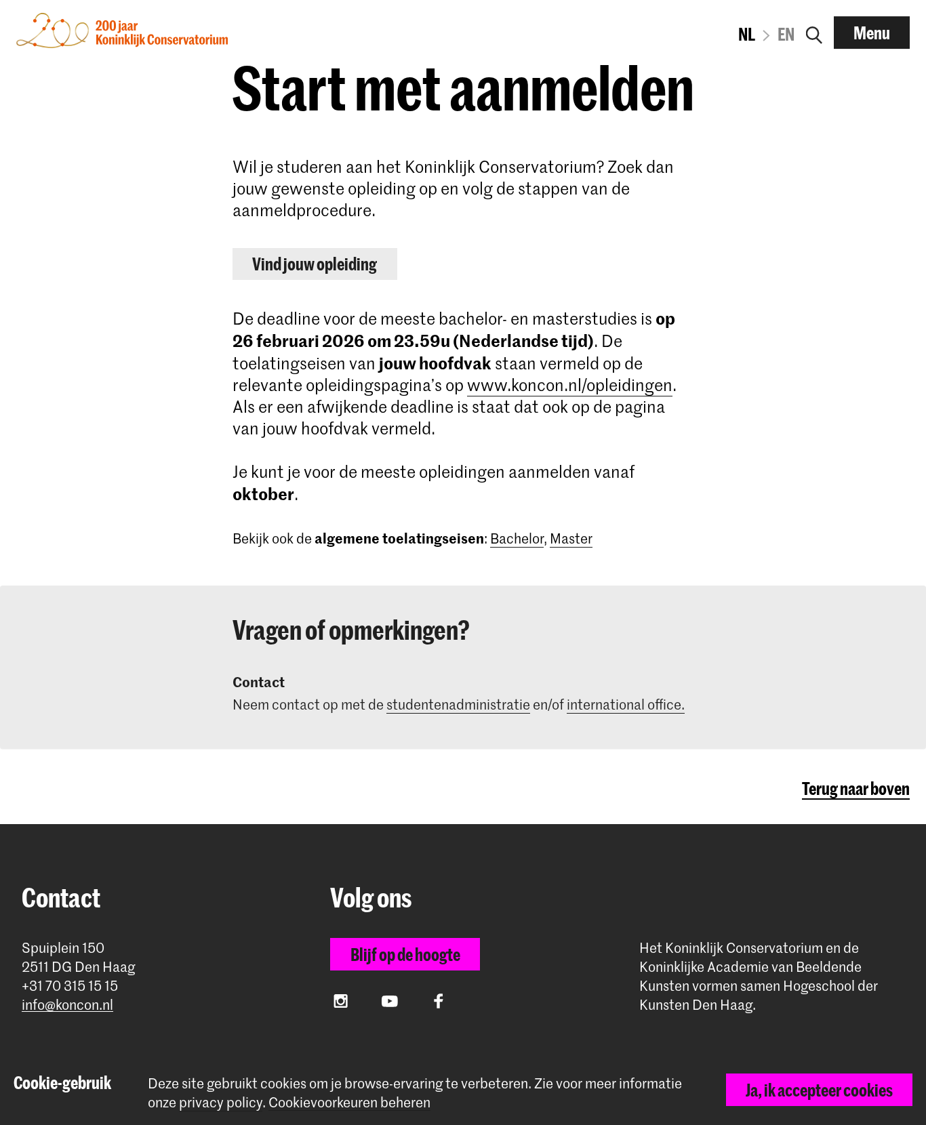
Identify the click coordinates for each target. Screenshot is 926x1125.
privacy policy (220, 1102)
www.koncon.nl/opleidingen (569, 384)
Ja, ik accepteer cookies (819, 1090)
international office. (626, 704)
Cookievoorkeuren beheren (349, 1102)
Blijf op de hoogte (405, 954)
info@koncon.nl (67, 1005)
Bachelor (517, 538)
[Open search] (814, 32)
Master (571, 538)
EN (786, 34)
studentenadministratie (458, 704)
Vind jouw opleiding (314, 263)
